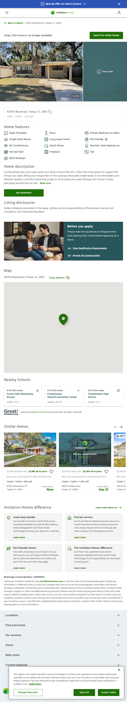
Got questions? (24, 193)
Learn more (19, 537)
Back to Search (15, 23)
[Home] (62, 12)
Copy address (57, 277)
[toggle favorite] (51, 472)
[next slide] (121, 427)
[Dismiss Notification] (119, 4)
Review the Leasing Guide (86, 255)
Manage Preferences (28, 692)
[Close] (119, 669)
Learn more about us (106, 508)
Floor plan (107, 72)
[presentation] (30, 463)
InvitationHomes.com (51, 581)
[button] (63, 4)
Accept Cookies (108, 692)
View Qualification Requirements (90, 248)
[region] (66, 682)
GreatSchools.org (46, 412)
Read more (45, 183)
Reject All (84, 692)
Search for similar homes (106, 35)
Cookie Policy (34, 684)
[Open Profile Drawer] (119, 13)
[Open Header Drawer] (7, 12)
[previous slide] (116, 427)
